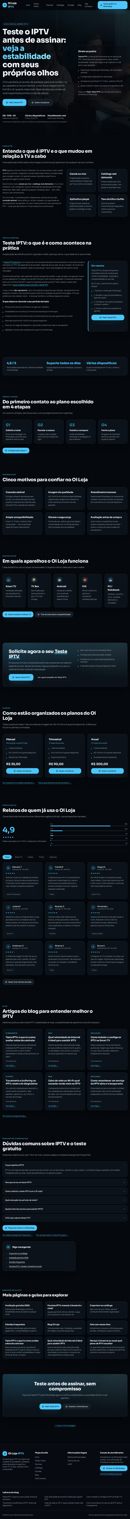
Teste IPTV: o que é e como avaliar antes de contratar (22, 1342)
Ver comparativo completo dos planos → (19, 782)
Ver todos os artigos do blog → (15, 1116)
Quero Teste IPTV (22, 677)
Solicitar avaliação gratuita (111, 1474)
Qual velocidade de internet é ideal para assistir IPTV (64, 1342)
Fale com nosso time (100, 1324)
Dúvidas (71, 5)
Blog (79, 5)
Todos (7, 857)
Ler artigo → (11, 1065)
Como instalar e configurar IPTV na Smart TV (104, 1497)
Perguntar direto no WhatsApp (21, 1228)
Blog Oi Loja (53, 1324)
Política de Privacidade (77, 1457)
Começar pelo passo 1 (17, 450)
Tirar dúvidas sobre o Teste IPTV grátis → (52, 1235)
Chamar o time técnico (78, 1406)
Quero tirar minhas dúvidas (19, 982)
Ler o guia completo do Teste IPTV (52, 677)
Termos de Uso (73, 1460)
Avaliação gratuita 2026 (18, 1257)
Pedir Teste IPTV (16, 102)
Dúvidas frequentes (17, 1262)
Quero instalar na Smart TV (19, 614)
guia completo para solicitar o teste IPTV (30, 285)
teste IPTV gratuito (12, 262)
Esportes (53, 857)
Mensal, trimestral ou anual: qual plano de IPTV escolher (106, 1342)
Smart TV (18, 857)
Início (28, 5)
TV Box (41, 857)
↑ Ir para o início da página (65, 1425)
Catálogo (60, 5)
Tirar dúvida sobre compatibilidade (56, 614)
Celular (30, 857)
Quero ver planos (42, 102)
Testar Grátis (36, 5)
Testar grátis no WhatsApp (110, 5)
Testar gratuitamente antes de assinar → (54, 782)
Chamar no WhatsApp (115, 1468)
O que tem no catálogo (18, 1253)
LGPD (70, 1464)
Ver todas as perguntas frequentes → (18, 1235)
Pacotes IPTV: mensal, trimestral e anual (25, 1266)
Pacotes (49, 5)
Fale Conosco (88, 5)
